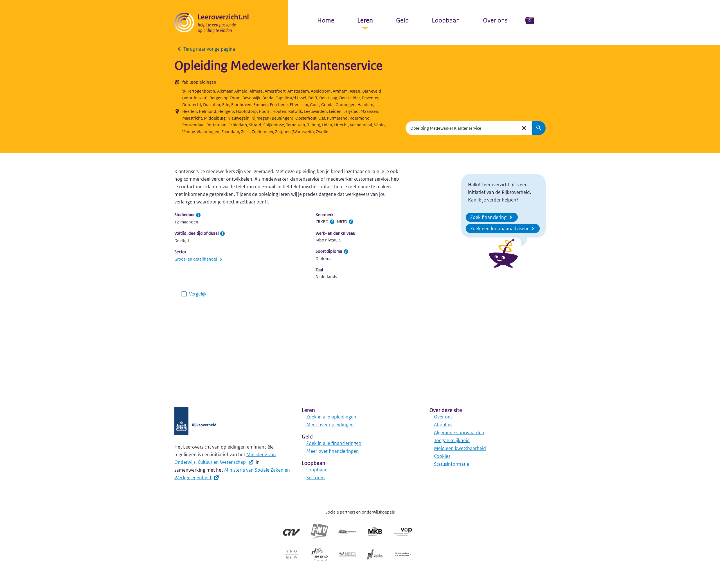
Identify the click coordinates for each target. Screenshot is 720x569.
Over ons (495, 20)
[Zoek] (539, 128)
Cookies (442, 456)
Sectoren (315, 477)
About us (443, 425)
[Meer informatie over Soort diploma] (346, 251)
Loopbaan (446, 20)
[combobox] (461, 128)
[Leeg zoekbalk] (524, 128)
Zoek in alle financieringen (333, 443)
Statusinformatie (451, 464)
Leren (365, 20)
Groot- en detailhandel (195, 259)
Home (325, 20)
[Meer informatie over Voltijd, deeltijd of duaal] (222, 233)
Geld (402, 20)
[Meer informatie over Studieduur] (198, 215)
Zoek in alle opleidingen (331, 417)
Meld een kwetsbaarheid (460, 448)
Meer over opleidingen (330, 425)
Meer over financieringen (332, 451)
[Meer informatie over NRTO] (351, 221)
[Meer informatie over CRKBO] (332, 221)
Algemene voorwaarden (459, 432)
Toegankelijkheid (452, 440)
